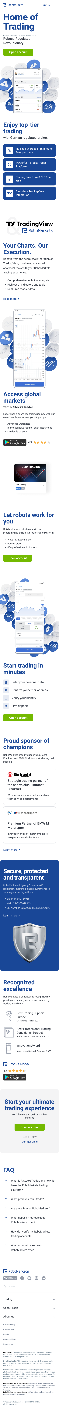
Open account (18, 52)
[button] (19, 5)
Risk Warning (8, 1329)
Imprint (6, 1334)
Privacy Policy (9, 1324)
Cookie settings (9, 1339)
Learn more (10, 849)
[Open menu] (55, 5)
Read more (10, 298)
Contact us (28, 1141)
